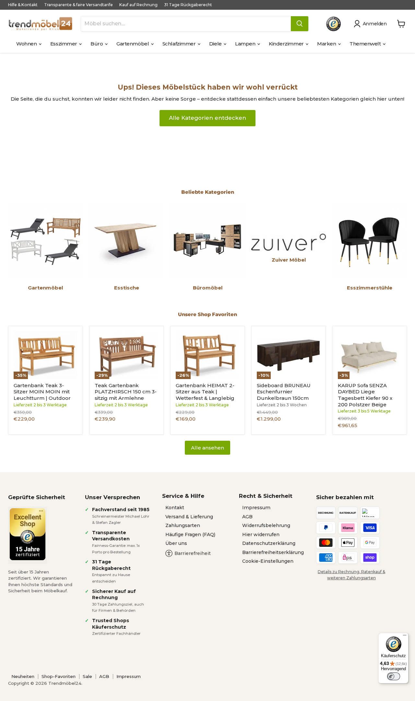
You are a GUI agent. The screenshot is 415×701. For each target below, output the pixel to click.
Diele (216, 44)
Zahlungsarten (182, 525)
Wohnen (27, 44)
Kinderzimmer (287, 44)
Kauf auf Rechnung (138, 5)
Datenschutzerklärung (268, 543)
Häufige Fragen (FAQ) (190, 534)
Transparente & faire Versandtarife (78, 5)
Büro (97, 44)
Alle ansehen (207, 448)
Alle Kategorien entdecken (207, 118)
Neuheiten (22, 676)
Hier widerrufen (260, 534)
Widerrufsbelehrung (266, 525)
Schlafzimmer (179, 44)
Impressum (256, 507)
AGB (247, 517)
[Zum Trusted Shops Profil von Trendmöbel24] (27, 534)
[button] (371, 24)
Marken (327, 44)
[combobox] (186, 23)
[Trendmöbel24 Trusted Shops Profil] (333, 24)
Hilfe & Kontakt (23, 5)
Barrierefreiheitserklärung (273, 552)
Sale (87, 676)
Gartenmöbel (133, 44)
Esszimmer (64, 44)
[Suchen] (299, 23)
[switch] (393, 676)
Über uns (176, 543)
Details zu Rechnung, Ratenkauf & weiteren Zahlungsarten (351, 574)
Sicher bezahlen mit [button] (345, 497)
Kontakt (174, 507)
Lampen (245, 44)
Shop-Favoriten (59, 676)
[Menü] (405, 637)
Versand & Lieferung (189, 517)
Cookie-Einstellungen (267, 561)
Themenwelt (366, 44)
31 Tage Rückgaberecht (188, 5)
